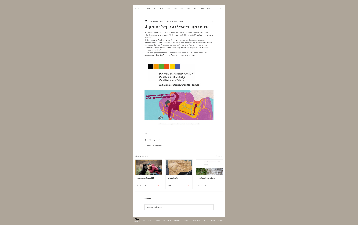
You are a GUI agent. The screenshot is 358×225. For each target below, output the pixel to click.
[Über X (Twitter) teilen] (150, 140)
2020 (188, 9)
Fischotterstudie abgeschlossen (206, 178)
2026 (148, 9)
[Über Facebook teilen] (145, 140)
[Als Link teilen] (159, 140)
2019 (195, 9)
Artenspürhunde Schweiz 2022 (146, 178)
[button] (220, 9)
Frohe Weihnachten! (173, 178)
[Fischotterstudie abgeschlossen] (209, 167)
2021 (181, 9)
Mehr (209, 9)
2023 (168, 9)
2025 (155, 9)
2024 (161, 9)
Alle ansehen (219, 156)
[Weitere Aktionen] (212, 21)
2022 (175, 9)
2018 (202, 9)
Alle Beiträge (139, 9)
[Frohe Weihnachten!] (179, 167)
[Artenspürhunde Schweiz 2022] (148, 167)
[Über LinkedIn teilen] (154, 140)
